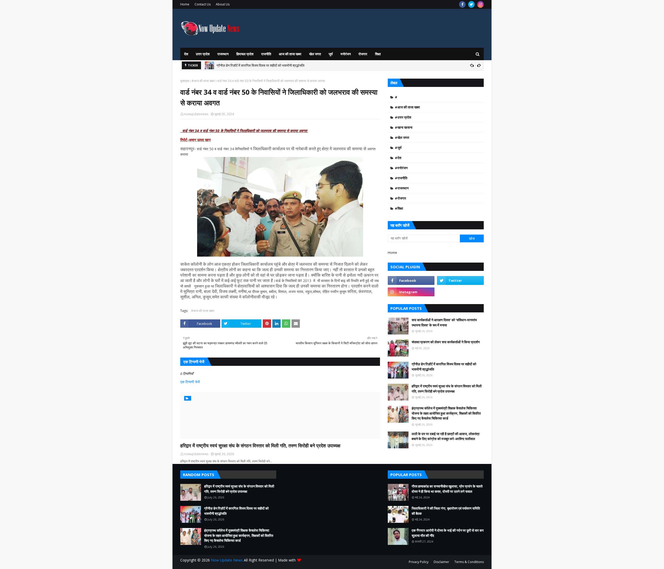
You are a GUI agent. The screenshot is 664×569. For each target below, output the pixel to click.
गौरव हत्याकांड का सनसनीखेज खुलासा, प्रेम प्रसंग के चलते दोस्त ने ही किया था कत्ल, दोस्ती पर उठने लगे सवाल (447, 489)
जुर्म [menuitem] (331, 54)
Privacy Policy (418, 562)
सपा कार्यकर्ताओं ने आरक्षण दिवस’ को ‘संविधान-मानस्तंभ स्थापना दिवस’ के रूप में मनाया (444, 322)
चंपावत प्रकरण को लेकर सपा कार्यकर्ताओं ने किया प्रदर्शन (446, 342)
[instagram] (480, 4)
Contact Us (203, 4)
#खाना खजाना (403, 127)
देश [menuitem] (186, 54)
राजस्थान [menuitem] (223, 54)
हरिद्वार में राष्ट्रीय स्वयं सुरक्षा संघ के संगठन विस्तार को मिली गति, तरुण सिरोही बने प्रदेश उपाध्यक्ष (260, 445)
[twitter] (471, 4)
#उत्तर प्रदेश (403, 117)
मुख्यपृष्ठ (184, 81)
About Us (223, 4)
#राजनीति (401, 178)
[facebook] (462, 4)
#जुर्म (398, 147)
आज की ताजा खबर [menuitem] (290, 54)
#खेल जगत (402, 137)
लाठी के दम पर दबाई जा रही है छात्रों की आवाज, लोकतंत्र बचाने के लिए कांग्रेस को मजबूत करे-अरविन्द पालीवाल (446, 436)
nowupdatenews (196, 114)
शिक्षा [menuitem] (378, 54)
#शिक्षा (399, 208)
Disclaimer (441, 562)
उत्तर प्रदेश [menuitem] (203, 54)
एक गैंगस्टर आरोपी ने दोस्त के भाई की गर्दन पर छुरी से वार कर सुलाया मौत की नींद (448, 533)
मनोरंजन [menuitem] (346, 54)
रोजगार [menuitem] (362, 54)
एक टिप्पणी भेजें (190, 381)
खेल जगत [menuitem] (315, 54)
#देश (398, 157)
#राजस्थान (402, 188)
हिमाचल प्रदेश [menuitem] (244, 54)
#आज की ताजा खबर (203, 81)
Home (184, 4)
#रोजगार (400, 198)
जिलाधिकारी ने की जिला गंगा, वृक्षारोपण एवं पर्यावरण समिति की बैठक (446, 511)
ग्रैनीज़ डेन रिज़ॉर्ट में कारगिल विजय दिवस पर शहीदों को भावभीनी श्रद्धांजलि (261, 65)
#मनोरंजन (401, 168)
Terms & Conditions (469, 562)
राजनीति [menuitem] (266, 54)
